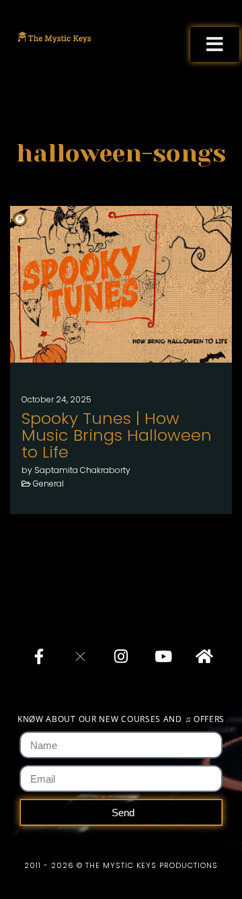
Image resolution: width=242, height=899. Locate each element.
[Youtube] (162, 656)
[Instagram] (121, 656)
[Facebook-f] (39, 656)
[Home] (203, 656)
